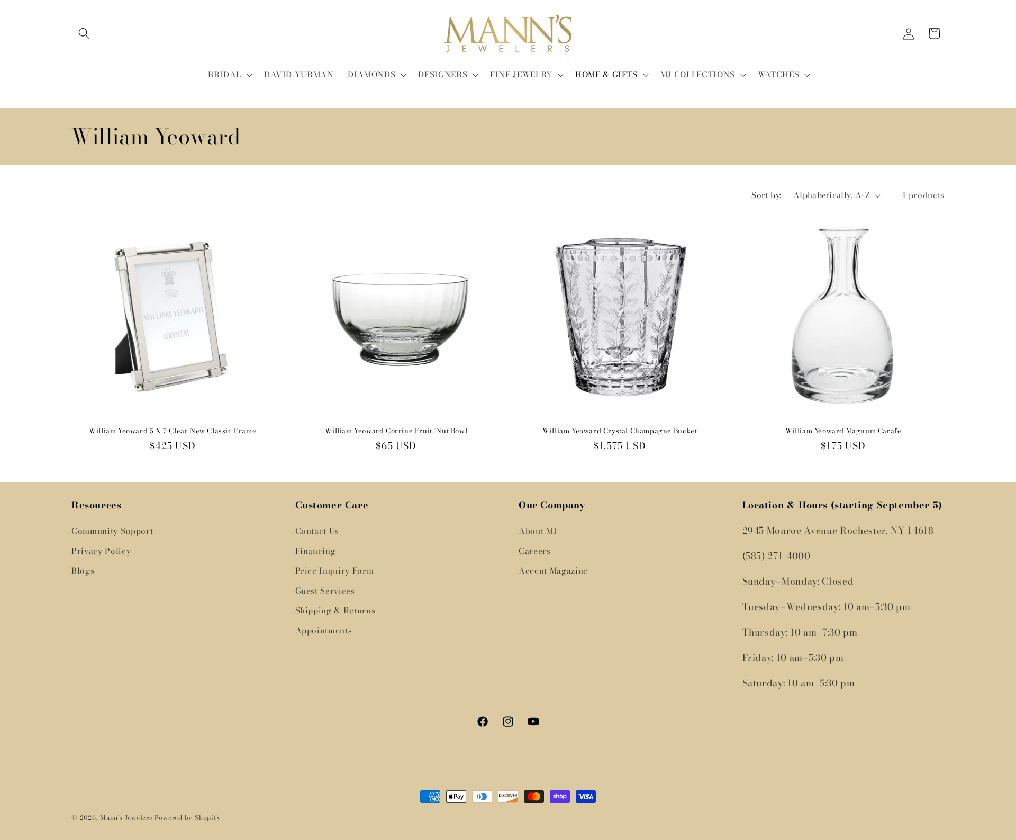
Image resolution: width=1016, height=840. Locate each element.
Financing (315, 551)
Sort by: (766, 195)
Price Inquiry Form (334, 571)
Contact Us (317, 531)
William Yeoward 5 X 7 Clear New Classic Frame (172, 430)
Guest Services (325, 591)
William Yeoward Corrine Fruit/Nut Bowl (396, 430)
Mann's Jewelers (126, 817)
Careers (535, 551)
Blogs (82, 571)
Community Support (112, 531)
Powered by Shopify (188, 817)
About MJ (538, 531)
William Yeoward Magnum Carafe (843, 430)
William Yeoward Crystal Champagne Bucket (619, 430)
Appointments (323, 630)
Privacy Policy (101, 551)
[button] (84, 33)
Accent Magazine (553, 571)
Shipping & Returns (335, 610)
